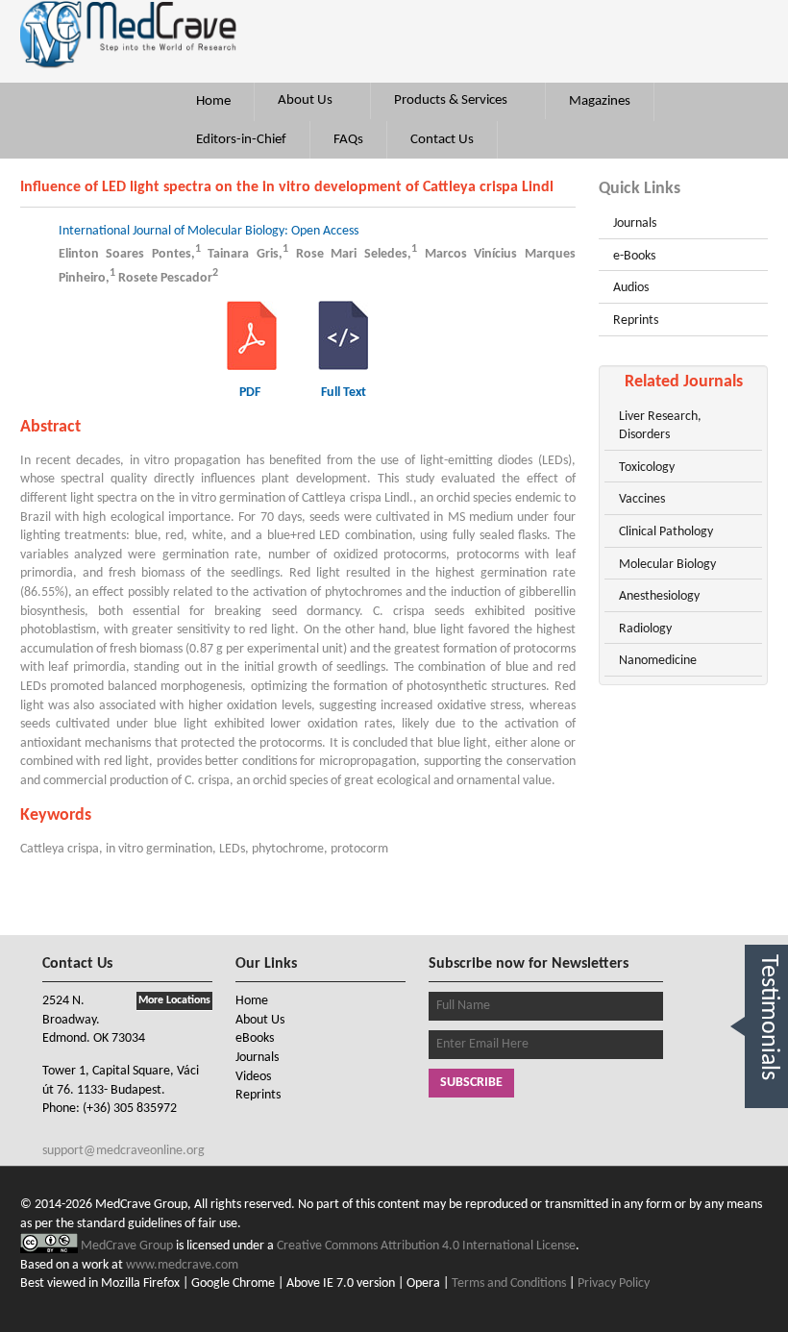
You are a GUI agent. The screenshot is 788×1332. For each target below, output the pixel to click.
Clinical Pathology (666, 532)
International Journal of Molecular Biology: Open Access (208, 231)
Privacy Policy (614, 1283)
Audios (631, 288)
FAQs (348, 140)
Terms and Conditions (509, 1283)
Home (213, 101)
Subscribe (471, 1082)
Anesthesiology (659, 596)
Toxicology (647, 467)
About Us (306, 100)
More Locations (174, 1000)
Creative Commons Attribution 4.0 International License (426, 1246)
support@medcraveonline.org (123, 1151)
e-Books (634, 256)
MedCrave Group (128, 1246)
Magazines (599, 101)
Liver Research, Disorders (660, 426)
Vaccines (642, 499)
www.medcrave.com (182, 1265)
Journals (634, 223)
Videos (253, 1077)
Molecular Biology (667, 564)
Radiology (645, 629)
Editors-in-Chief (241, 140)
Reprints (635, 320)
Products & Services (452, 100)
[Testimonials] (766, 1129)
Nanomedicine (658, 661)
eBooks (254, 1038)
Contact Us (442, 140)
